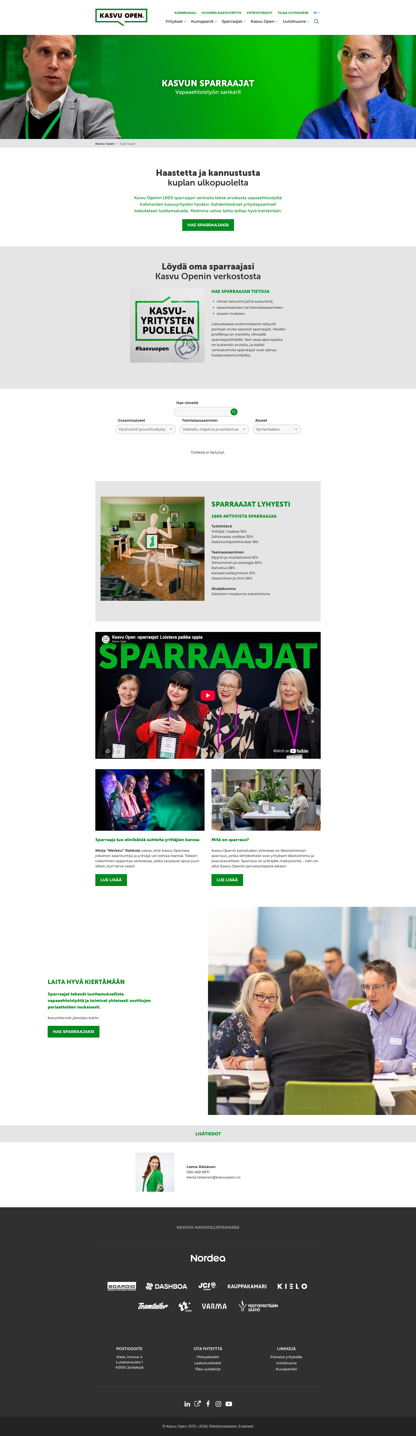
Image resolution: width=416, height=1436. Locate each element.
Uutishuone (294, 21)
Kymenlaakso (268, 429)
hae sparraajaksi (73, 1031)
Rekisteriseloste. (223, 1426)
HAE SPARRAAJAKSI (208, 225)
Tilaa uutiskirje (208, 1369)
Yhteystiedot (208, 1357)
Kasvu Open (263, 21)
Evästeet (246, 1426)
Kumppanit (202, 21)
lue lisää (111, 880)
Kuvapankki (286, 1369)
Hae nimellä (187, 403)
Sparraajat (232, 21)
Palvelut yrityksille (286, 1357)
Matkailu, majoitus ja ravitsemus (211, 429)
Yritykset (174, 21)
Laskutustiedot (207, 1363)
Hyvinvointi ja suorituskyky (142, 429)
